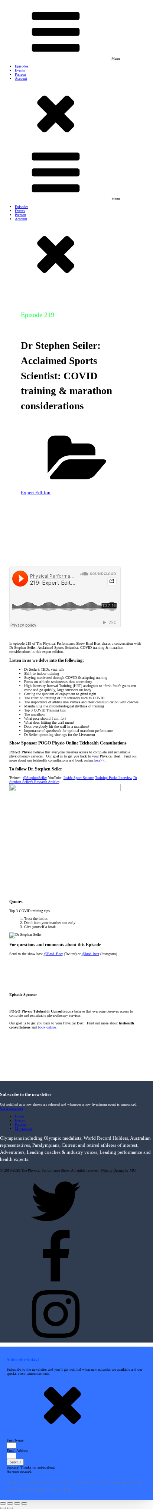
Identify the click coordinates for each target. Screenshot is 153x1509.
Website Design (112, 1170)
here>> (99, 760)
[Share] (17, 1503)
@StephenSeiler (35, 778)
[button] (15, 1462)
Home (19, 1116)
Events (20, 70)
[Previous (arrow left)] (3, 1508)
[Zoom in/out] (3, 1503)
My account (23, 1128)
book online (47, 1027)
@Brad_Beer (53, 954)
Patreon (20, 74)
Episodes (21, 66)
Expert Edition (36, 492)
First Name (15, 1440)
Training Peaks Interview (113, 778)
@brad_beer (90, 954)
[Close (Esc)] (24, 1503)
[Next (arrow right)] (10, 1508)
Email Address (17, 1451)
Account (21, 78)
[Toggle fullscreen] (10, 1503)
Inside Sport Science (79, 778)
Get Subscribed (11, 1108)
